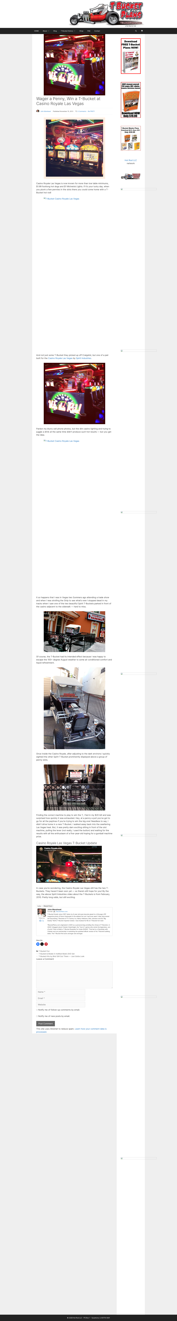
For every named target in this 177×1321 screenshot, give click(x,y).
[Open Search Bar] (136, 31)
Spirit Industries (83, 358)
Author (39, 906)
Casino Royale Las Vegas (60, 358)
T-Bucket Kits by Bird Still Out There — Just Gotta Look (61, 956)
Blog (55, 31)
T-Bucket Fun (44, 951)
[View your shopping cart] (142, 31)
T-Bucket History (67, 31)
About (45, 31)
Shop (81, 31)
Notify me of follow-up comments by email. (59, 1010)
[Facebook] (40, 920)
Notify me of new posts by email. (54, 1016)
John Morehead (45, 111)
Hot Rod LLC (131, 160)
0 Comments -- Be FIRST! (86, 111)
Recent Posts (48, 906)
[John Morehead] (42, 912)
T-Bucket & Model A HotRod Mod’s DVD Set (57, 954)
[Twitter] (43, 920)
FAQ (88, 31)
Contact (97, 31)
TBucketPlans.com (62, 911)
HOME (36, 31)
